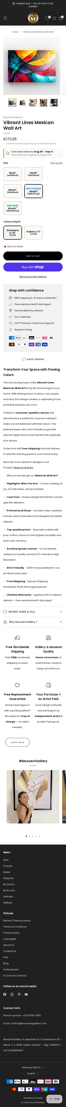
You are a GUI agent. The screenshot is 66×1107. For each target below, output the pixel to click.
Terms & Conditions (15, 926)
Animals (8, 896)
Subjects (8, 878)
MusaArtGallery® (13, 117)
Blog (6, 963)
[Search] (54, 18)
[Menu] (5, 18)
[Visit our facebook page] (4, 994)
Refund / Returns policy (17, 920)
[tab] (26, 836)
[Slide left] (6, 102)
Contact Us (9, 951)
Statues (7, 902)
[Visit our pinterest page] (19, 994)
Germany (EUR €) (31, 1067)
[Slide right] (60, 102)
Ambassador (11, 969)
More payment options (33, 276)
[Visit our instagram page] (11, 994)
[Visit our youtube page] (26, 994)
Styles (6, 872)
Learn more (17, 742)
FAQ (5, 957)
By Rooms (9, 890)
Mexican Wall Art (23, 467)
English (31, 1073)
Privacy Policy (11, 933)
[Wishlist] (47, 18)
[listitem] (33, 5)
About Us (8, 945)
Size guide (56, 162)
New (6, 860)
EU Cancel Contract (14, 975)
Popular (8, 866)
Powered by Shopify (33, 1098)
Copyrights (9, 939)
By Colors (8, 884)
